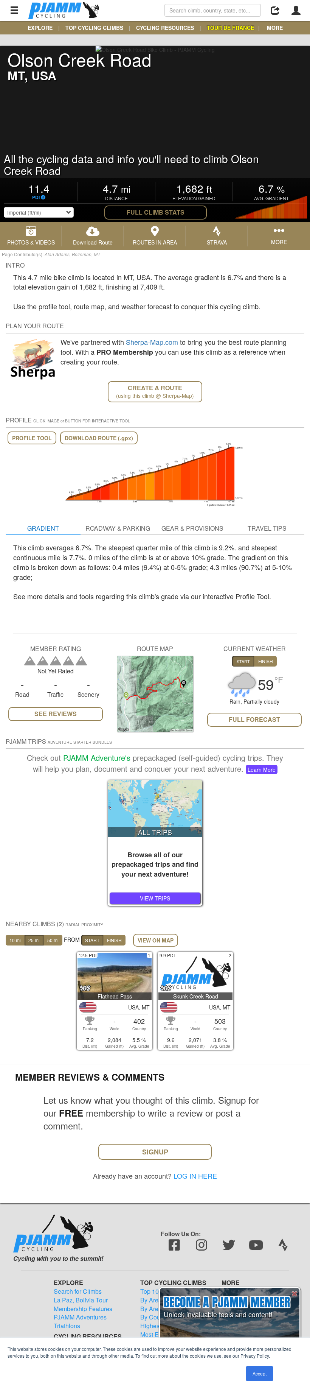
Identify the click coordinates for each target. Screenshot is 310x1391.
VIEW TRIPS (155, 898)
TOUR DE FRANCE (230, 27)
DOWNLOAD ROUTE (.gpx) (99, 438)
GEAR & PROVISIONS (192, 528)
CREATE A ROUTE (155, 391)
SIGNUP (155, 1152)
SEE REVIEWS (55, 713)
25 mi (34, 940)
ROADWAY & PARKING (117, 528)
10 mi (15, 940)
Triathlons (67, 1326)
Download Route (93, 242)
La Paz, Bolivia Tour (81, 1300)
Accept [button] (260, 1373)
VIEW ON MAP (156, 940)
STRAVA (217, 242)
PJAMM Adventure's (96, 757)
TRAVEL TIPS (267, 528)
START (92, 940)
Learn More (262, 769)
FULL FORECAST (254, 719)
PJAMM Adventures (80, 1317)
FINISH (114, 940)
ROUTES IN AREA (155, 242)
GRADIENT (43, 528)
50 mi (53, 940)
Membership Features (83, 1309)
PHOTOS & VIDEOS (31, 242)
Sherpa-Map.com (152, 342)
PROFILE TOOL (32, 438)
